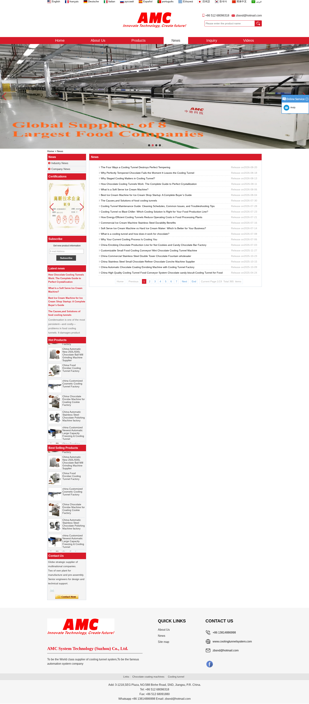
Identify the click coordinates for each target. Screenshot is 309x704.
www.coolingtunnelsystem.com (232, 641)
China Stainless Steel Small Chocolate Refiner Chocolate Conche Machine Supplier (148, 261)
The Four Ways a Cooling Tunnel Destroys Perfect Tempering (135, 167)
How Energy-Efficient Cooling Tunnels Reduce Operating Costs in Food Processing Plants (151, 217)
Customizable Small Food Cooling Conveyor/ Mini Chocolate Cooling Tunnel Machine (149, 250)
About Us (98, 40)
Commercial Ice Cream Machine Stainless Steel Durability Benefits (138, 222)
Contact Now (66, 597)
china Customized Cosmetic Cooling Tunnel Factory (72, 377)
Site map (163, 641)
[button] (149, 145)
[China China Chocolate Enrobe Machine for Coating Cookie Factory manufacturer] (55, 395)
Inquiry (211, 40)
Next (184, 281)
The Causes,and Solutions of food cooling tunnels (129, 200)
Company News (60, 168)
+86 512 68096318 (217, 15)
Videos (248, 40)
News (175, 40)
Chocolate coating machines (148, 676)
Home (60, 40)
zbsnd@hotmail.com (249, 15)
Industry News (59, 163)
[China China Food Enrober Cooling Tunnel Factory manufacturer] (55, 364)
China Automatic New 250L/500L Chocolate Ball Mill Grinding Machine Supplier (72, 348)
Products (138, 40)
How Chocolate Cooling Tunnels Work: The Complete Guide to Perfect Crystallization (149, 183)
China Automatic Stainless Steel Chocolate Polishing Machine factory (73, 410)
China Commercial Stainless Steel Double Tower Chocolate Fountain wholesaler (146, 256)
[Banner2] (154, 96)
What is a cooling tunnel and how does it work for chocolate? (135, 233)
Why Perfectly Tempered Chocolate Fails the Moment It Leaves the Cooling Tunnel (147, 172)
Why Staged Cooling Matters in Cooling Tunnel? (128, 178)
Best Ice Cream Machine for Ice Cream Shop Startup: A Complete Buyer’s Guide (146, 195)
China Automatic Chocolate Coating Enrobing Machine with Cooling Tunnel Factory (147, 267)
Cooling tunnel (176, 676)
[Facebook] (209, 664)
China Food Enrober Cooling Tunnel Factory (71, 362)
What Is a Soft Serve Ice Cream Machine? (124, 189)
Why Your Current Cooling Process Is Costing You (129, 239)
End (194, 281)
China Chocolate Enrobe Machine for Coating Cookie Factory (73, 394)
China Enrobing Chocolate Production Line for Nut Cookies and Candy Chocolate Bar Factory (153, 244)
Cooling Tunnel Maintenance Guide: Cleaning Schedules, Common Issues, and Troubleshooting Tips (158, 206)
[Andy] (52, 590)
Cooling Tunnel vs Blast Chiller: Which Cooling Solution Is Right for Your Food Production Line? (154, 211)
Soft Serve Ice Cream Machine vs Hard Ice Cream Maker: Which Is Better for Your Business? (153, 228)
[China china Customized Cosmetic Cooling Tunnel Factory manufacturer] (55, 380)
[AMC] (154, 20)
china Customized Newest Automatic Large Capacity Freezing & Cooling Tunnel (73, 427)
